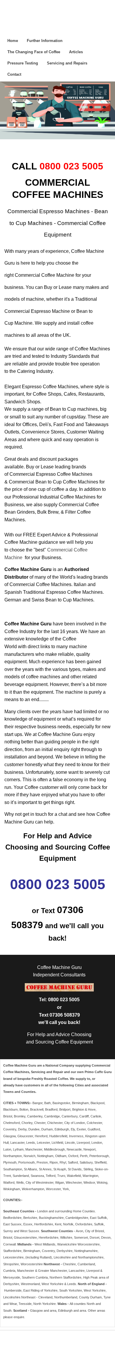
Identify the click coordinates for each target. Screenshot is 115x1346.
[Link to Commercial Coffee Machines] (23, 557)
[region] (57, 110)
